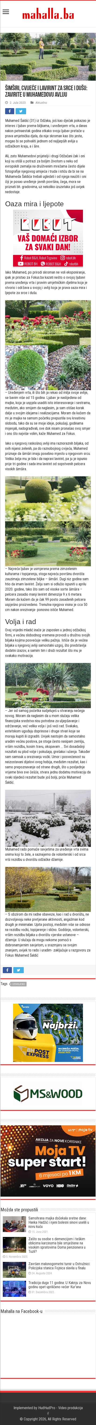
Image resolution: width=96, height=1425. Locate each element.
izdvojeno (18, 984)
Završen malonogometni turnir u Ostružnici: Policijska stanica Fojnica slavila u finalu (59, 1266)
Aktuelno (41, 102)
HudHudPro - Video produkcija (60, 1408)
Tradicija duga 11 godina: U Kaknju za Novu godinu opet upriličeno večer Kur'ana (59, 1285)
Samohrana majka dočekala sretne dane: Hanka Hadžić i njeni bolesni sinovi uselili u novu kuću (58, 1222)
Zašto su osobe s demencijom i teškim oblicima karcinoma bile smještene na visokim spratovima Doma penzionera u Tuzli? (57, 1245)
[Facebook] (48, 1413)
